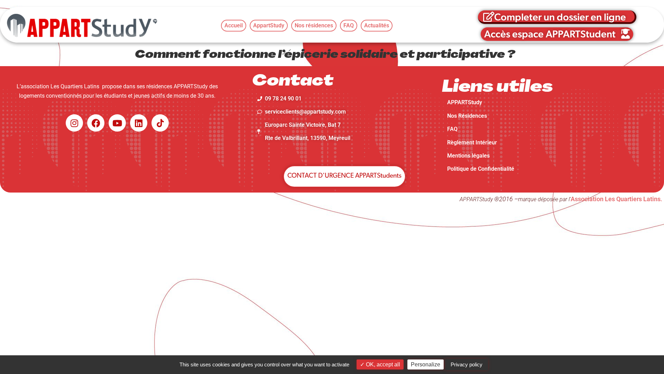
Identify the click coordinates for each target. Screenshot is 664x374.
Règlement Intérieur (472, 142)
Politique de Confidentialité (480, 169)
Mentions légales (468, 155)
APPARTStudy (464, 102)
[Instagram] (74, 123)
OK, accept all (382, 364)
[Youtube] (117, 123)
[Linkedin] (138, 123)
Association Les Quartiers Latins (616, 199)
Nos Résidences (467, 116)
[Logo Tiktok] (160, 123)
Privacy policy (466, 364)
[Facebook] (95, 123)
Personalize (425, 364)
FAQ (452, 129)
